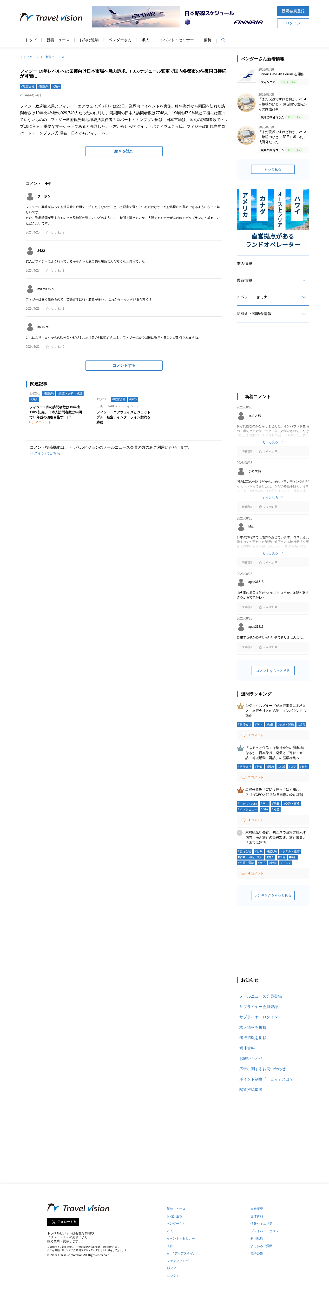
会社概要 (256, 1209)
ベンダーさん (120, 40)
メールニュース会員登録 (260, 996)
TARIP (171, 1268)
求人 (145, 40)
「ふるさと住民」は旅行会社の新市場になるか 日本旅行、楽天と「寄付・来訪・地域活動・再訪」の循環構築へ (275, 753)
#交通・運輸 (286, 724)
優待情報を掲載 (252, 1038)
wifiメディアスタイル (181, 1253)
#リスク (286, 863)
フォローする (67, 1221)
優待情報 (244, 280)
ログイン (293, 23)
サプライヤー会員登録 (258, 1007)
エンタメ (173, 1276)
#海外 (56, 86)
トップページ (29, 57)
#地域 (281, 766)
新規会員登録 (293, 11)
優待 (207, 40)
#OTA (292, 766)
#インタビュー (247, 809)
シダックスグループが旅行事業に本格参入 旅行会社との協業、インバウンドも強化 (275, 711)
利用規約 (256, 1238)
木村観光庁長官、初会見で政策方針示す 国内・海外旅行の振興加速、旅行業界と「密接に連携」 (277, 837)
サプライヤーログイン (258, 1017)
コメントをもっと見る (273, 671)
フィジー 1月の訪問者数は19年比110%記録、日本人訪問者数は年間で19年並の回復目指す (55, 412)
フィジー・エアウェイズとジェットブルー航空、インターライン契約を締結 (124, 417)
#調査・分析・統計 (70, 393)
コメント (43, 422)
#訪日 (270, 724)
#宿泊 (261, 863)
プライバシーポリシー (266, 1231)
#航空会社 (27, 86)
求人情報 (244, 263)
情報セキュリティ (263, 1223)
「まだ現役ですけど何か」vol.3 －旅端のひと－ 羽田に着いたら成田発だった (282, 137)
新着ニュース (58, 40)
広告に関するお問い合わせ (262, 1069)
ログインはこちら (45, 453)
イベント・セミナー (176, 40)
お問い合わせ (251, 1058)
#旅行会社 (244, 724)
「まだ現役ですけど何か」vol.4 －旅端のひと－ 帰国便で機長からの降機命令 (282, 104)
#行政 (259, 766)
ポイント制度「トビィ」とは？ (266, 1079)
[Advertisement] (273, 362)
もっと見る (272, 169)
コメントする (124, 365)
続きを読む (124, 151)
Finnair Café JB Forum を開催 (281, 74)
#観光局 (43, 86)
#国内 (259, 724)
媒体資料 (247, 1048)
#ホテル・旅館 (247, 803)
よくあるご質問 (261, 1246)
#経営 (301, 724)
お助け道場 (89, 40)
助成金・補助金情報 (254, 314)
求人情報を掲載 (252, 1027)
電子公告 (256, 1253)
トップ (31, 40)
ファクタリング (178, 1261)
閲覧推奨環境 (251, 1090)
